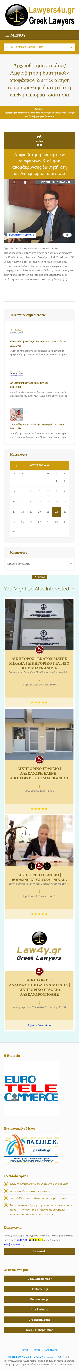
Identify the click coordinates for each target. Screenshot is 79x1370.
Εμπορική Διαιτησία (21, 235)
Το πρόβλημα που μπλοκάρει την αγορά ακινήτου (38, 1198)
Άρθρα (37, 1350)
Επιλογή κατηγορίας (18, 563)
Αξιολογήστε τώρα (39, 1025)
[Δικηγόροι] (39, 649)
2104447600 (28, 1239)
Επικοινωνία (51, 1350)
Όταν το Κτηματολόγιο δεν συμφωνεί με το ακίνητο (39, 1183)
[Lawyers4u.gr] (39, 15)
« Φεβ (18, 466)
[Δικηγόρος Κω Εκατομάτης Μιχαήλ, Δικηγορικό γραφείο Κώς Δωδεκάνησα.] (39, 624)
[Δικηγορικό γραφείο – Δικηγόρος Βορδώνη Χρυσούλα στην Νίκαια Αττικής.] (39, 840)
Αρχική (38, 109)
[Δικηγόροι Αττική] (47, 866)
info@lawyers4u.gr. (15, 1244)
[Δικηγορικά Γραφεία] (31, 866)
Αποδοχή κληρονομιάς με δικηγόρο (30, 1191)
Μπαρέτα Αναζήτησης (27, 47)
